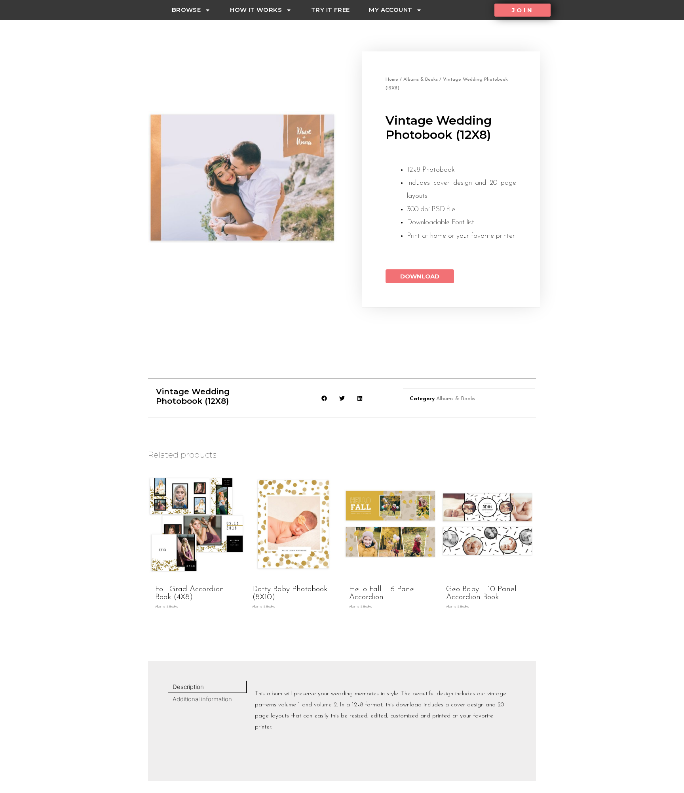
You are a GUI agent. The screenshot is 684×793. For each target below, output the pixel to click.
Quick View (196, 574)
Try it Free (330, 9)
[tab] (207, 687)
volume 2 (325, 705)
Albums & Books (420, 79)
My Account (390, 9)
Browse (186, 9)
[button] (522, 10)
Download (419, 276)
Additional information (202, 699)
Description (188, 687)
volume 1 (289, 705)
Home (392, 79)
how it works (256, 9)
